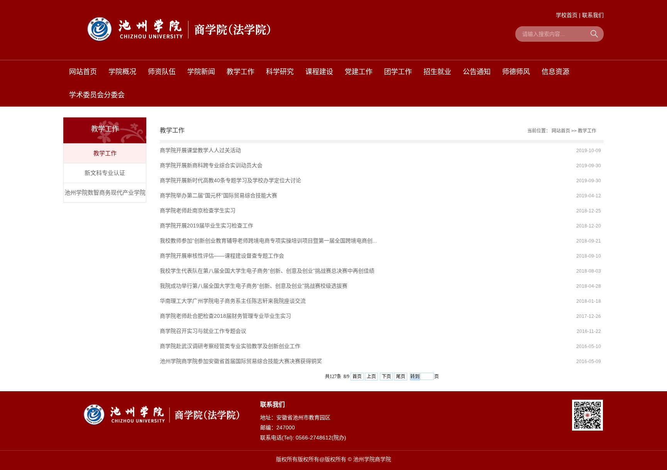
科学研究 (280, 72)
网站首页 (83, 72)
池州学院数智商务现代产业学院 (105, 192)
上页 (371, 376)
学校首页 (566, 15)
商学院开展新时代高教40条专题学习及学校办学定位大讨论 (230, 180)
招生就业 (437, 72)
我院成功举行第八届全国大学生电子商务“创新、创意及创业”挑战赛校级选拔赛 (253, 286)
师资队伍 (162, 72)
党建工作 (358, 72)
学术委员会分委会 (97, 95)
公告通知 (477, 72)
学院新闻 (201, 72)
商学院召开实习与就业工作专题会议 (203, 331)
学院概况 (122, 72)
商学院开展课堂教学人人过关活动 (200, 150)
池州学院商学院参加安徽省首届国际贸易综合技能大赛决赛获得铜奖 (241, 361)
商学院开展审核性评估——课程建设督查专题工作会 (222, 256)
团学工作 (398, 72)
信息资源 (555, 72)
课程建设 (319, 72)
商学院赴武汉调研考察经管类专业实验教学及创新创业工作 (230, 346)
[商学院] (179, 28)
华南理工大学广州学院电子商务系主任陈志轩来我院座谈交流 (233, 301)
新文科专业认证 (105, 173)
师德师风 (516, 72)
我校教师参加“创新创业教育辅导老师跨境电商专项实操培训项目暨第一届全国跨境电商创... (268, 241)
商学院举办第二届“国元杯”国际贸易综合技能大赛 (218, 195)
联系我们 (593, 15)
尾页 (400, 376)
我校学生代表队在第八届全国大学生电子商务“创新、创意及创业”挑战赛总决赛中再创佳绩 (267, 271)
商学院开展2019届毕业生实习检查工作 (206, 225)
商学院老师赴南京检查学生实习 (197, 210)
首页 (357, 376)
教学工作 (240, 72)
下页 (386, 376)
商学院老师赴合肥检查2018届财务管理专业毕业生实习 (225, 316)
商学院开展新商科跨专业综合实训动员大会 (211, 165)
